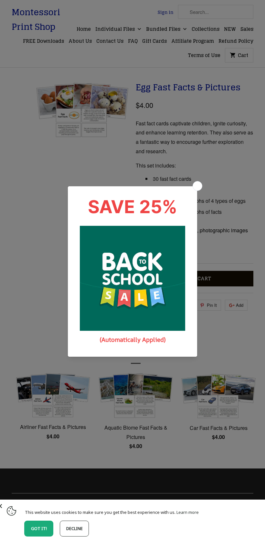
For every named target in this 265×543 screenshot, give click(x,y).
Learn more (187, 512)
